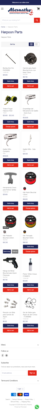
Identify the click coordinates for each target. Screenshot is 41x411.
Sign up (32, 373)
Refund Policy (15, 402)
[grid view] (31, 44)
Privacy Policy (29, 399)
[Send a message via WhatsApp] (37, 407)
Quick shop (10, 81)
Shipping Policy (25, 402)
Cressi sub (5, 72)
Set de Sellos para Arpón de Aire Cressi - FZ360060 (30, 315)
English (19, 389)
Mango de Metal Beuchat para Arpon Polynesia (10, 273)
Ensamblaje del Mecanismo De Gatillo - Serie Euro (30, 111)
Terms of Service (17, 399)
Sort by (12, 44)
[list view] (36, 44)
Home (3, 27)
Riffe (24, 115)
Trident (5, 113)
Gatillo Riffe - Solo (29, 149)
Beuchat (25, 74)
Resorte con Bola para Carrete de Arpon (9, 315)
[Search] (37, 20)
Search (8, 399)
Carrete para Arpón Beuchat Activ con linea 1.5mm (29, 70)
